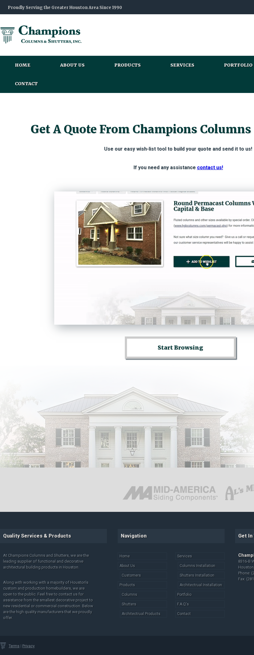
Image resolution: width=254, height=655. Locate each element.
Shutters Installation (197, 575)
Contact (26, 83)
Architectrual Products (141, 614)
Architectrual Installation (201, 585)
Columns (129, 594)
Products (127, 65)
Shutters (129, 604)
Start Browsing (180, 347)
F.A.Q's (183, 604)
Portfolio (184, 594)
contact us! (210, 167)
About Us (72, 65)
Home (22, 65)
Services (182, 65)
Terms (14, 646)
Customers (131, 575)
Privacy (28, 646)
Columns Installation (197, 566)
